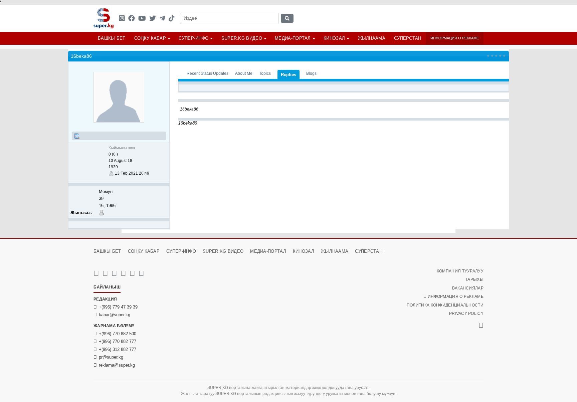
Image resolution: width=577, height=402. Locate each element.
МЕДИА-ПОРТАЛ (293, 38)
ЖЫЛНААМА (371, 38)
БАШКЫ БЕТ (112, 38)
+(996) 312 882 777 (117, 349)
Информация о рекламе (454, 38)
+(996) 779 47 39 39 (118, 307)
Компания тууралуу (460, 271)
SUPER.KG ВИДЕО (241, 38)
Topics (265, 73)
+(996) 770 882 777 (117, 341)
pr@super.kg (111, 357)
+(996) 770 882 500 (117, 333)
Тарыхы (474, 279)
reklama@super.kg (117, 365)
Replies (288, 74)
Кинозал (334, 38)
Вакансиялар (468, 288)
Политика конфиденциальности (445, 305)
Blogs (311, 73)
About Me (243, 73)
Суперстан (407, 38)
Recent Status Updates (207, 73)
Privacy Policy (466, 313)
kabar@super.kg (114, 314)
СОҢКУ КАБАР (150, 38)
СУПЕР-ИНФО (193, 38)
